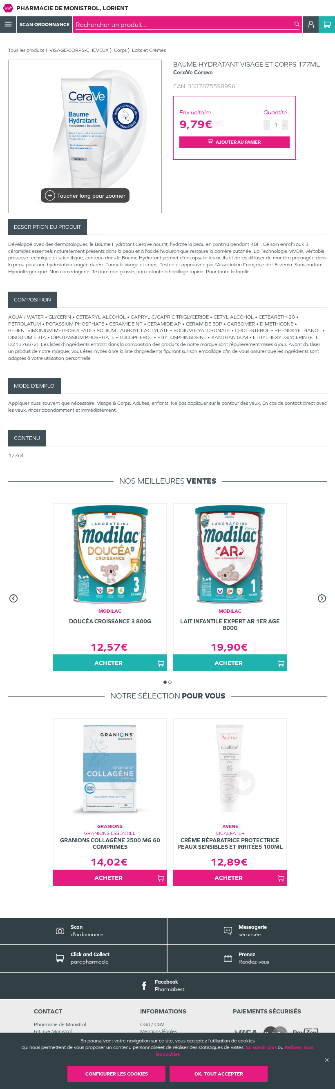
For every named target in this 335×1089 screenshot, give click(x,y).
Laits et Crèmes (149, 50)
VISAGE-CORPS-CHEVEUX (79, 50)
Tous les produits (26, 50)
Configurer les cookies (116, 1074)
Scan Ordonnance (44, 24)
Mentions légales (158, 1031)
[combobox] (185, 24)
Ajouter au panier (238, 142)
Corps (120, 50)
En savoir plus (261, 1047)
